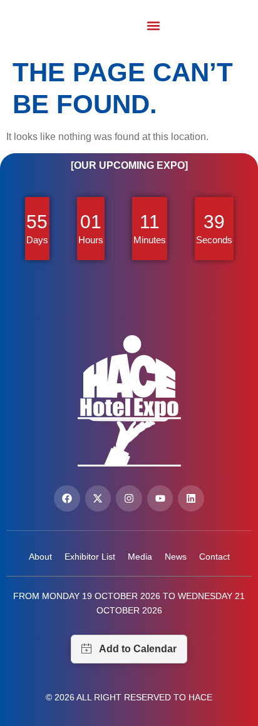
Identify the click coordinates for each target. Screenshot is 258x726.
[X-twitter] (98, 498)
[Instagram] (129, 498)
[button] (153, 25)
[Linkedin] (191, 498)
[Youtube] (160, 498)
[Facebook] (67, 498)
